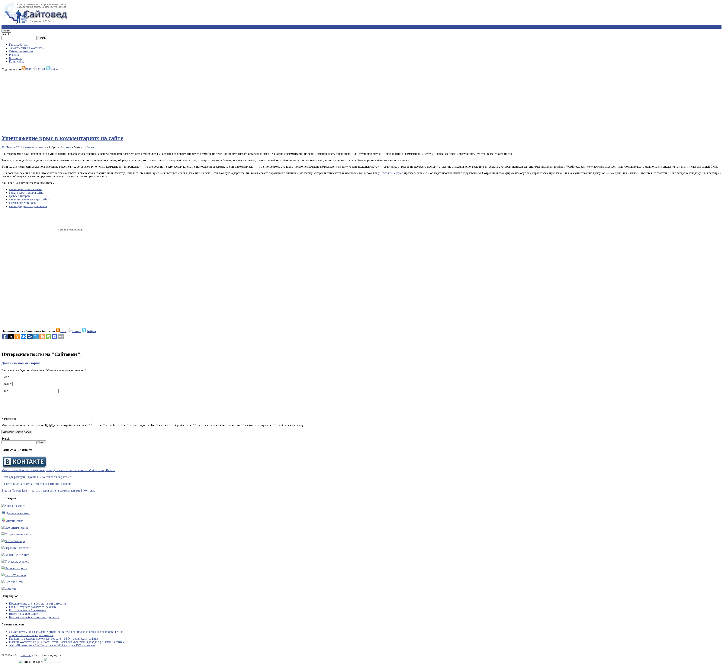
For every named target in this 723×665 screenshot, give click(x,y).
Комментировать (35, 147)
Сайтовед (27, 655)
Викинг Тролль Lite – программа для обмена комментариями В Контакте (48, 490)
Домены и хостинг (18, 513)
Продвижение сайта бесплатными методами (37, 603)
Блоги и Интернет (17, 554)
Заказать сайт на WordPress (26, 48)
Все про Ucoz (14, 581)
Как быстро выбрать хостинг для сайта (34, 617)
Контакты (15, 58)
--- (3, 651)
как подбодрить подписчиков (28, 206)
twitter (55, 69)
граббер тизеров (19, 196)
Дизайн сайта (14, 520)
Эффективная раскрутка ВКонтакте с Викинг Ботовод (36, 483)
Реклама (14, 54)
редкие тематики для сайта (26, 192)
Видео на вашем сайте (23, 613)
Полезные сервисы (17, 561)
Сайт (5, 390)
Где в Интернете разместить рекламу (32, 607)
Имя (5, 377)
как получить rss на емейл (25, 189)
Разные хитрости (16, 568)
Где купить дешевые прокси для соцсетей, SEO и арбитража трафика (53, 638)
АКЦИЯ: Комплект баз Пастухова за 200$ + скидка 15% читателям (52, 645)
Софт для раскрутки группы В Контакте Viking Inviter (36, 477)
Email (41, 69)
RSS (29, 69)
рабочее (89, 147)
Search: (6, 34)
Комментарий (10, 418)
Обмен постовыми (21, 51)
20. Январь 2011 (12, 147)
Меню (6, 30)
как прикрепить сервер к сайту (29, 199)
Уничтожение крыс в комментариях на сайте (62, 138)
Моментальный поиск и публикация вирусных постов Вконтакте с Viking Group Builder (58, 470)
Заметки (66, 147)
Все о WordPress (15, 575)
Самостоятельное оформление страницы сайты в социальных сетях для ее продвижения (66, 631)
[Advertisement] (114, 101)
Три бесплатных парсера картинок (31, 635)
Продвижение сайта (18, 534)
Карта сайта (16, 61)
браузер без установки (23, 202)
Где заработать (18, 44)
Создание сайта (15, 505)
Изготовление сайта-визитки (27, 610)
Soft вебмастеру (15, 541)
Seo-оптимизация (16, 527)
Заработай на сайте (17, 548)
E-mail (7, 384)
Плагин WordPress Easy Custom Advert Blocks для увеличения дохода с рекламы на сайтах (66, 642)
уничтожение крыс (390, 173)
